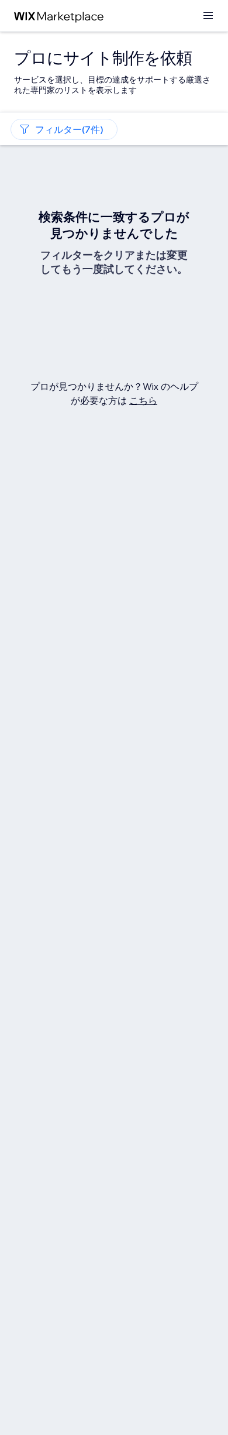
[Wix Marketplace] (59, 16)
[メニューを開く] (208, 16)
